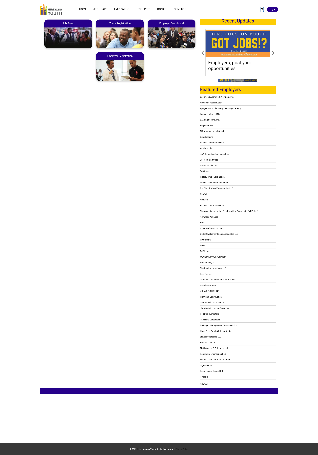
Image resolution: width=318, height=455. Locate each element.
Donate (162, 9)
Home (83, 9)
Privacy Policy (181, 449)
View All (204, 384)
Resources (143, 9)
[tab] (224, 80)
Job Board (100, 9)
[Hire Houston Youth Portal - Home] (51, 9)
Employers (121, 9)
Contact (180, 9)
